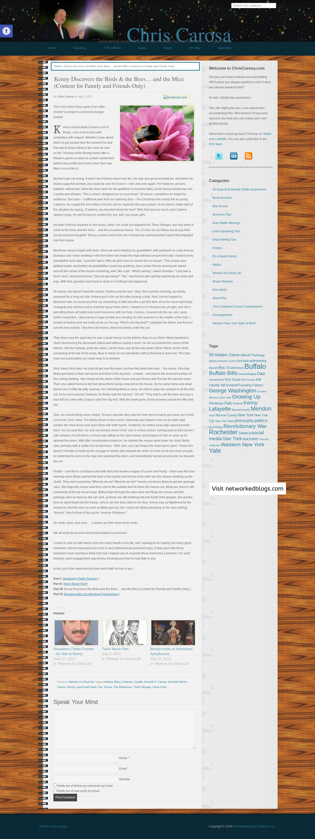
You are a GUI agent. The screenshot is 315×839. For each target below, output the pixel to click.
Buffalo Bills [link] (223, 373)
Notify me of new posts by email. (78, 791)
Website (124, 779)
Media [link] (217, 264)
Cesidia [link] (138, 681)
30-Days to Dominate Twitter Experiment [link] (239, 189)
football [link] (232, 385)
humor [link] (238, 403)
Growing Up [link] (246, 397)
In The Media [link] (112, 48)
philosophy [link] (244, 421)
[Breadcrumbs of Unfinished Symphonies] (172, 632)
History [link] (217, 248)
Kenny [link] (71, 686)
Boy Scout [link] (227, 367)
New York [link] (246, 415)
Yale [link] (215, 450)
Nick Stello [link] (220, 290)
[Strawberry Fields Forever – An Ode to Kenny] (75, 632)
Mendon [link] (261, 408)
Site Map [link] (195, 48)
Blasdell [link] (213, 367)
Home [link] (52, 48)
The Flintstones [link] (122, 686)
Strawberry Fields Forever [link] (80, 578)
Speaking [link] (79, 48)
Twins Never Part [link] (74, 584)
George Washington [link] (232, 391)
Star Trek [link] (232, 438)
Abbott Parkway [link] (252, 355)
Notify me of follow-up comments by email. (85, 786)
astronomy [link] (258, 360)
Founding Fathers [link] (250, 385)
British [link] (240, 367)
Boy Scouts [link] (220, 206)
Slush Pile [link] (219, 298)
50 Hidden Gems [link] (224, 354)
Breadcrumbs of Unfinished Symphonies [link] (91, 594)
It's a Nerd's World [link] (224, 256)
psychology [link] (216, 426)
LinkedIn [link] (220, 139)
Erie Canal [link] (232, 379)
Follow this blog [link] (241, 491)
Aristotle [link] (243, 361)
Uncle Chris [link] (160, 686)
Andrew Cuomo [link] (227, 360)
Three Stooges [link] (142, 686)
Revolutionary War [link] (245, 426)
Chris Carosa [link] (179, 30)
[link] (6, 31)
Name (123, 758)
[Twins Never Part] (123, 632)
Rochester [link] (223, 432)
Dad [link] (261, 373)
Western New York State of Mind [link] (234, 323)
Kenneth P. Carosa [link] (155, 681)
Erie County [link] (248, 379)
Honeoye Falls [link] (220, 403)
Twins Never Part (115, 649)
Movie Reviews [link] (223, 281)
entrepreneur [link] (216, 379)
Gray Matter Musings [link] (226, 223)
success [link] (250, 438)
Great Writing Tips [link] (224, 239)
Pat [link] (100, 686)
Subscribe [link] (224, 48)
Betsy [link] (117, 681)
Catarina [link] (127, 681)
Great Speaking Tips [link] (226, 231)
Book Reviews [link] (222, 198)
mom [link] (212, 415)
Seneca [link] (244, 433)
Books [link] (137, 49)
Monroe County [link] (226, 415)
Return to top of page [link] (53, 826)
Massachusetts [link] (241, 409)
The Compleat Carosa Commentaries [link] (238, 306)
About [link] (168, 48)
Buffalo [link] (255, 366)
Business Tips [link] (222, 214)
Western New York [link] (242, 444)
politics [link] (261, 420)
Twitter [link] (267, 134)
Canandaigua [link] (247, 374)
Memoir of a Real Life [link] (81, 681)
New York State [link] (224, 421)
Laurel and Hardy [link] (86, 686)
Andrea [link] (108, 681)
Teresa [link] (108, 686)
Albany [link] (213, 360)
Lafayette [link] (220, 409)
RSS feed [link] (215, 144)
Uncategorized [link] (222, 315)
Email (123, 768)
